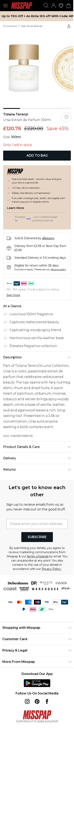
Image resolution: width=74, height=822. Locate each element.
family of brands (38, 556)
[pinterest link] (37, 701)
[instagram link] (27, 701)
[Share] (68, 26)
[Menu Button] (5, 5)
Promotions (10, 25)
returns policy (58, 269)
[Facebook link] (47, 701)
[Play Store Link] (37, 683)
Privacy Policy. (51, 569)
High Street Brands (31, 25)
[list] (37, 70)
